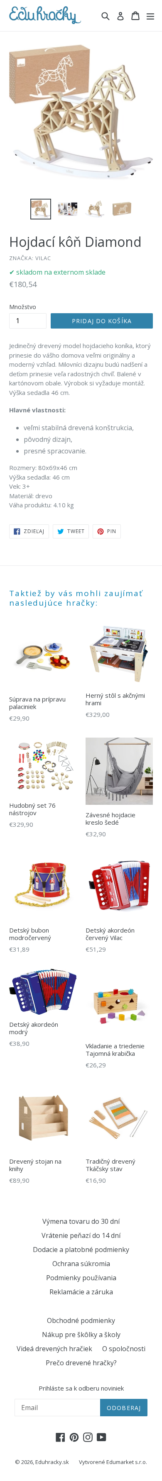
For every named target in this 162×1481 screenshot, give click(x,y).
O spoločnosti (123, 1348)
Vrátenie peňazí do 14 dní (81, 1235)
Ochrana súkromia (81, 1263)
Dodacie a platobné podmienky (81, 1249)
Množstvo (22, 307)
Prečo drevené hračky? (81, 1362)
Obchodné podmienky (81, 1320)
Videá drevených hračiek (54, 1348)
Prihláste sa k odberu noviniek (81, 1388)
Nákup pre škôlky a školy (81, 1334)
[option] (40, 209)
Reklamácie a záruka (81, 1291)
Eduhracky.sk (52, 1462)
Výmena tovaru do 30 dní (81, 1221)
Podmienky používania (81, 1277)
